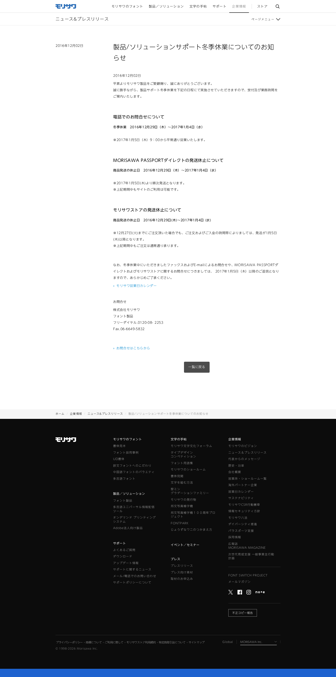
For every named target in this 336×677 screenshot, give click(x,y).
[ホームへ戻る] (66, 6)
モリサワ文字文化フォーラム (191, 445)
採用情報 (234, 537)
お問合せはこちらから (131, 348)
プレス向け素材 (182, 572)
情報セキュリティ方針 (244, 511)
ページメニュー (263, 19)
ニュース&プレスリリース (105, 413)
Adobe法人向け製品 (128, 528)
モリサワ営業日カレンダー (135, 285)
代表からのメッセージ (244, 459)
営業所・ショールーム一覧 (247, 478)
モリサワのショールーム (188, 469)
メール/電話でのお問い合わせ (134, 576)
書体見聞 (177, 476)
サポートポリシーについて (132, 582)
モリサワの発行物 (183, 499)
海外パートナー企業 (242, 485)
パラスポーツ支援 (241, 530)
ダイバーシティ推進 (242, 524)
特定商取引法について (172, 642)
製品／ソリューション (129, 493)
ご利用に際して (114, 642)
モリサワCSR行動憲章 (244, 504)
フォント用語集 (182, 463)
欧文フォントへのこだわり (132, 465)
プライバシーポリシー (69, 642)
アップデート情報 (126, 563)
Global (227, 641)
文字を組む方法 (182, 482)
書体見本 (119, 445)
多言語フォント (124, 478)
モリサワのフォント (127, 439)
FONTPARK (180, 523)
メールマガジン (239, 581)
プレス (175, 559)
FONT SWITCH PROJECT (248, 575)
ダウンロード (122, 556)
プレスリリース (182, 565)
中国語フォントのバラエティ (134, 472)
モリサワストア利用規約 (141, 642)
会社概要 (234, 472)
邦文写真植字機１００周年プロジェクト (193, 514)
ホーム (60, 413)
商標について (94, 642)
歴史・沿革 (236, 465)
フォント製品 (122, 500)
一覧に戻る (196, 367)
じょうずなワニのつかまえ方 (191, 529)
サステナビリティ (241, 498)
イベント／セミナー (185, 544)
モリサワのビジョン (242, 445)
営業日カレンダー (241, 491)
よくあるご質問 (124, 550)
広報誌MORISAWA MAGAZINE (247, 545)
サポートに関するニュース (132, 569)
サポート (119, 543)
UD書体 (119, 459)
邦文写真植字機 (182, 506)
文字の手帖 (179, 439)
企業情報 (76, 413)
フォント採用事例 (126, 452)
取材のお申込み (182, 578)
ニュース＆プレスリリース (247, 452)
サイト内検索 (277, 6)
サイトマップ (197, 642)
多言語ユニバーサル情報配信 (134, 509)
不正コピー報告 (242, 612)
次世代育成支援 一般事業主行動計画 (251, 556)
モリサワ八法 (238, 517)
